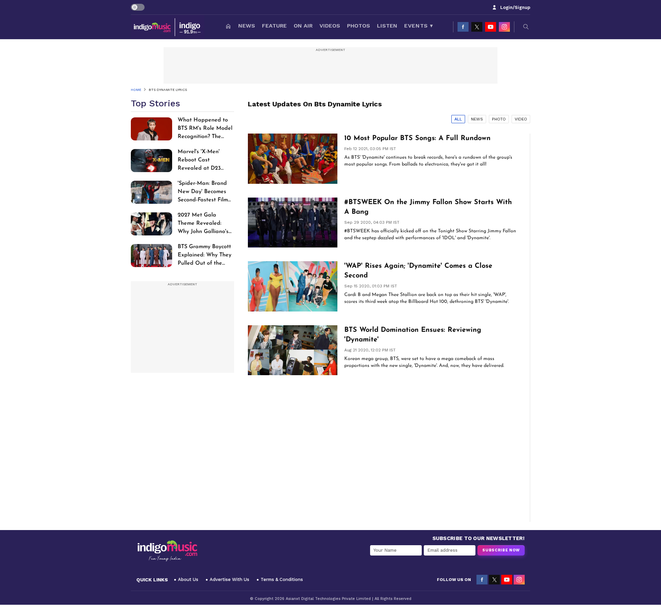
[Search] (526, 27)
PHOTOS (358, 25)
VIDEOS (329, 25)
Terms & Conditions (282, 579)
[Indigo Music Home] (167, 551)
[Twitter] (476, 27)
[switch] (138, 7)
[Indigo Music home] (167, 27)
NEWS (246, 25)
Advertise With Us (229, 579)
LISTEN (387, 25)
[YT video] (490, 27)
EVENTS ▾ (418, 25)
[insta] (504, 27)
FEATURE (274, 25)
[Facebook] (463, 27)
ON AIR (303, 25)
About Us (188, 579)
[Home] (228, 27)
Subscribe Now (501, 550)
